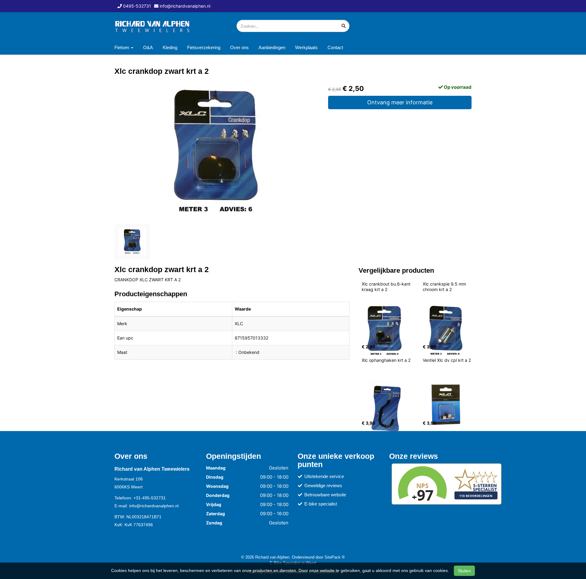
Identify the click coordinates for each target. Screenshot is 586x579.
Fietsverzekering (203, 47)
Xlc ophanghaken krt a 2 (386, 360)
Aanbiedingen (272, 47)
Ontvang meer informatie (399, 102)
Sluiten (464, 570)
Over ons (239, 47)
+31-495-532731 (149, 497)
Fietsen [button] (122, 47)
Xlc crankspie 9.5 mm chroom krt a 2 (445, 286)
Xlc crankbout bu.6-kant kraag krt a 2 (387, 286)
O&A (148, 47)
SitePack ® (334, 557)
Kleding (170, 47)
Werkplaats (306, 47)
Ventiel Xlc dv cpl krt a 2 (447, 360)
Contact (335, 47)
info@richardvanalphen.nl (154, 505)
